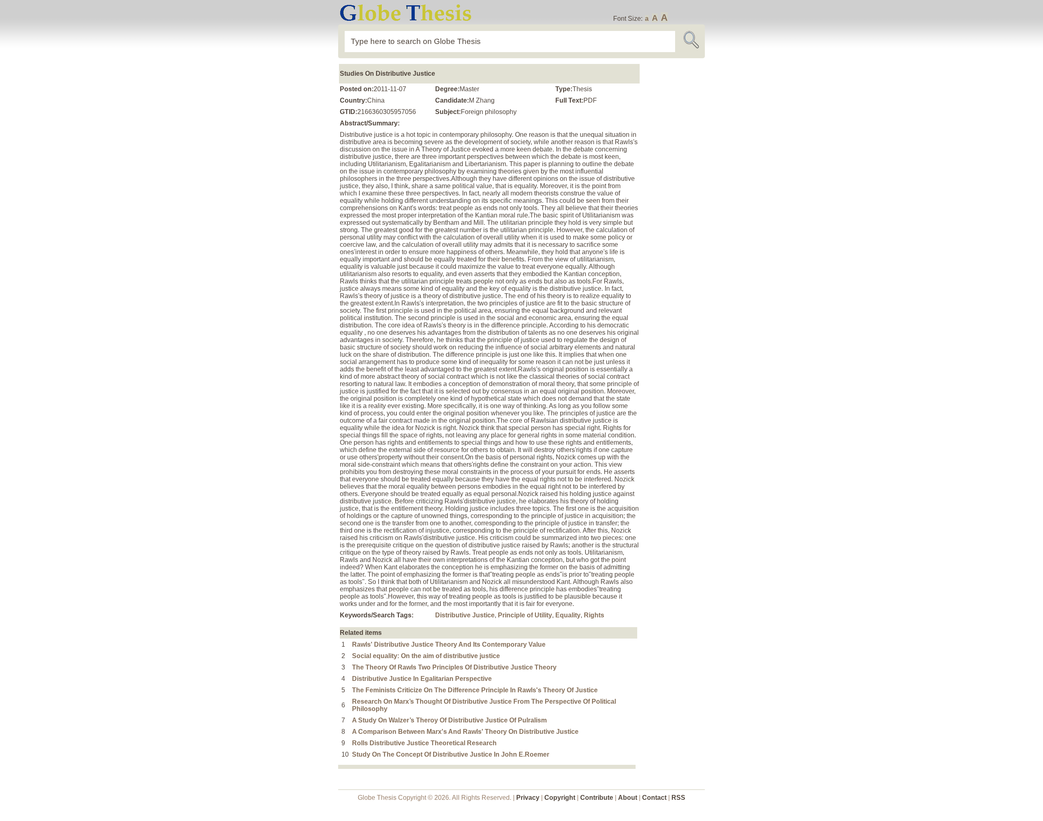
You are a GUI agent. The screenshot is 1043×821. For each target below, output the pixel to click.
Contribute (596, 797)
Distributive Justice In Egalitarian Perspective (422, 678)
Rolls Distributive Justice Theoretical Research (424, 743)
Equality (568, 615)
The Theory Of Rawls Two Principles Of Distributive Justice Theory (454, 667)
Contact (655, 797)
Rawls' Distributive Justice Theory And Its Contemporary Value (449, 644)
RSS (678, 797)
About (627, 797)
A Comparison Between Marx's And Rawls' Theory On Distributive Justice (465, 731)
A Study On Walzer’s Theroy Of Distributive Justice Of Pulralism (449, 720)
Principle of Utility (525, 615)
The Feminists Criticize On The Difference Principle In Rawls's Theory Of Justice (475, 690)
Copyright (559, 797)
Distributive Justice (465, 615)
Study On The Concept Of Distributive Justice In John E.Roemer (450, 754)
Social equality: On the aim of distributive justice (426, 655)
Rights (594, 615)
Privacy (527, 797)
